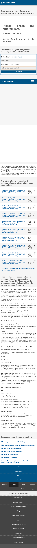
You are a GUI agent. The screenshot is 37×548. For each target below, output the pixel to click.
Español (23, 484)
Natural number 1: (11, 57)
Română (23, 489)
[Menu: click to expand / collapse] (33, 81)
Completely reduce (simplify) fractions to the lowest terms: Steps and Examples (18, 461)
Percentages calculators (18, 515)
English (14, 484)
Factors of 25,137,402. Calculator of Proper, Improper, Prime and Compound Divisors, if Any (13, 254)
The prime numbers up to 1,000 (11, 448)
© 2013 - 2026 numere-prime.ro (18, 493)
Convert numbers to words (18, 506)
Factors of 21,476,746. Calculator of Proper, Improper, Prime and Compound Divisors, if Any (13, 207)
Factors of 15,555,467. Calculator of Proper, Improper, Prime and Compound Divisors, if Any (13, 246)
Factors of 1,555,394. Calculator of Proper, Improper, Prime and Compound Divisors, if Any (13, 262)
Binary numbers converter (18, 524)
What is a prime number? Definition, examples (16, 442)
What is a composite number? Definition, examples (18, 445)
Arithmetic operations (18, 511)
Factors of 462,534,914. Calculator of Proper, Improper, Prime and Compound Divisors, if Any (13, 223)
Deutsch (4, 484)
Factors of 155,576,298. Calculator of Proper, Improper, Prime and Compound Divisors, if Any (13, 191)
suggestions (18, 471)
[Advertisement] (18, 105)
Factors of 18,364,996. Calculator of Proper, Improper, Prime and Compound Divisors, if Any (13, 231)
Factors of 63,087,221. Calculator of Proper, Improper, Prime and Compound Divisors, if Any (13, 239)
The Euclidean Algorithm (9, 457)
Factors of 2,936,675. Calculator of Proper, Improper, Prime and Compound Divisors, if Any (13, 215)
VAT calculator (18, 533)
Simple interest (18, 542)
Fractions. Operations (18, 502)
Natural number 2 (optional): (11, 64)
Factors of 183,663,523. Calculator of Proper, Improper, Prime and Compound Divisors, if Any (13, 199)
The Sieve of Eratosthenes (9, 454)
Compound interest (18, 528)
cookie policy (18, 480)
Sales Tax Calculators (19, 537)
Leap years (18, 520)
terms (18, 475)
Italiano (5, 489)
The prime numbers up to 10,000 (11, 451)
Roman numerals (18, 497)
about (18, 466)
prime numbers (8, 2)
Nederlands (14, 489)
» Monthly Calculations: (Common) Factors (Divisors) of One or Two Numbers (18, 269)
